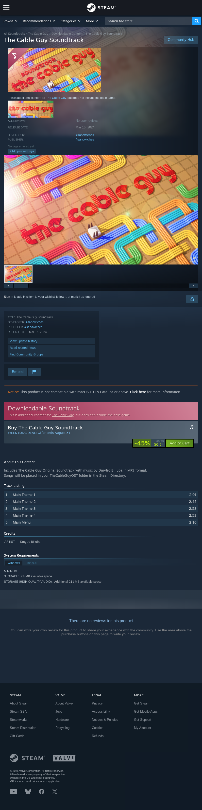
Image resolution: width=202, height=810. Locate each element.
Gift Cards (17, 736)
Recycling (62, 728)
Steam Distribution (23, 728)
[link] (149, 443)
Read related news (23, 348)
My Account (142, 728)
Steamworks (19, 720)
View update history (23, 341)
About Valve (64, 703)
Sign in (8, 297)
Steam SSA (18, 711)
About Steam (19, 703)
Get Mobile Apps (146, 711)
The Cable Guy (38, 33)
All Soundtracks (14, 33)
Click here (138, 392)
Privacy (97, 703)
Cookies (97, 728)
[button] (10, 21)
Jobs (58, 711)
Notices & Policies (105, 720)
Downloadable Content (67, 33)
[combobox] (148, 21)
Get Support (142, 720)
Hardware (62, 720)
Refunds (98, 736)
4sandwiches (85, 135)
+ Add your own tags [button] (22, 151)
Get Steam (142, 703)
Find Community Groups (26, 354)
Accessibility (101, 711)
